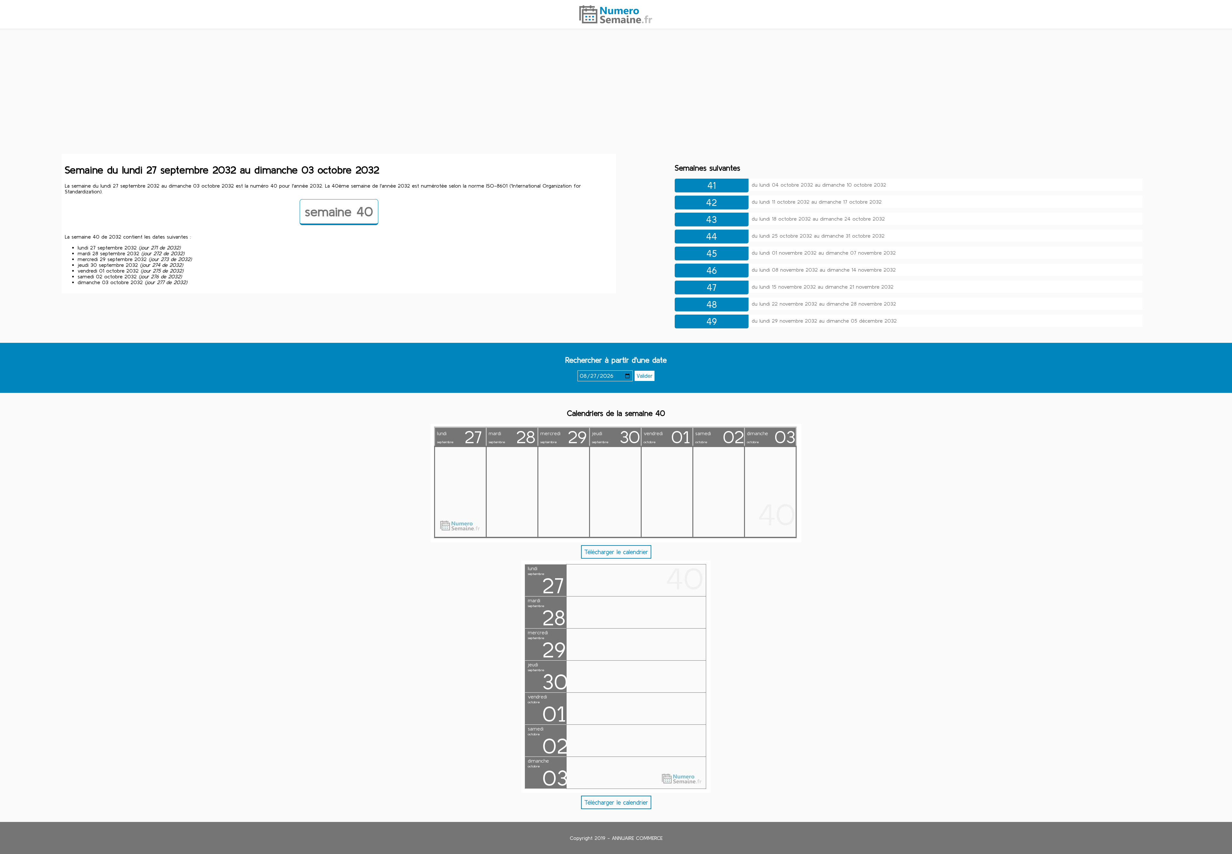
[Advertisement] (616, 84)
